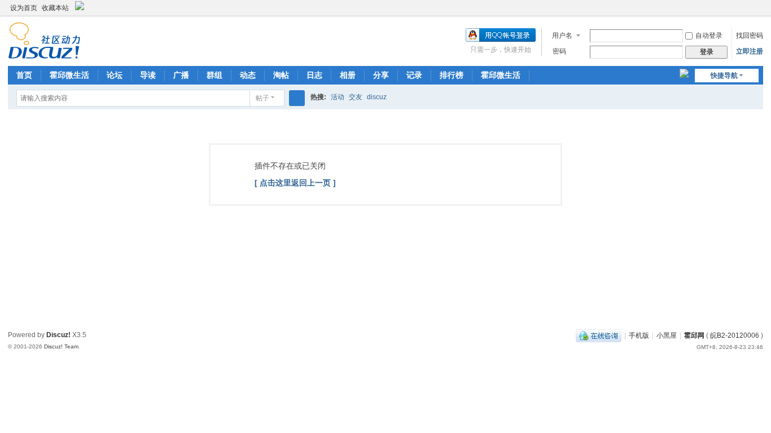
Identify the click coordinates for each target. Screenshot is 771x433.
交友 (355, 97)
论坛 (114, 74)
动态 (248, 74)
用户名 (562, 35)
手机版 (639, 335)
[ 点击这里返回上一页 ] (295, 182)
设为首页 (23, 8)
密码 (559, 51)
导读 (148, 74)
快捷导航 (724, 75)
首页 (24, 74)
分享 (381, 74)
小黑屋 (666, 335)
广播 (181, 74)
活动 (337, 97)
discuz (377, 97)
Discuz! (58, 335)
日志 (314, 74)
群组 (214, 74)
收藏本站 (55, 8)
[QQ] (598, 335)
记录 (414, 74)
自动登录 (708, 35)
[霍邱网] (44, 40)
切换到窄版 (758, 12)
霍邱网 (694, 335)
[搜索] (297, 98)
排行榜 (451, 74)
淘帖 (281, 74)
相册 (348, 74)
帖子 (262, 98)
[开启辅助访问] (747, 8)
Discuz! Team (61, 346)
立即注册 (749, 51)
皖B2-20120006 (734, 335)
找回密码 (749, 35)
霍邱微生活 (69, 74)
